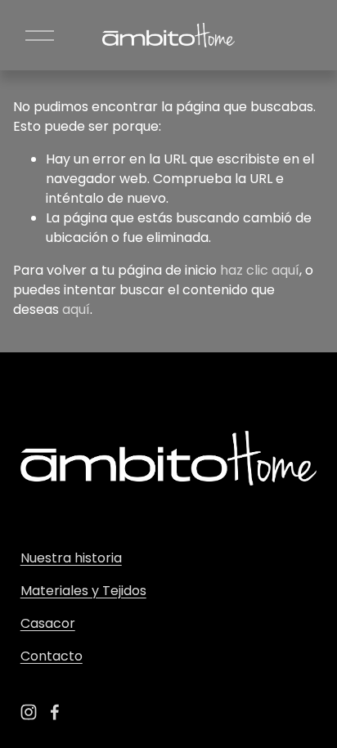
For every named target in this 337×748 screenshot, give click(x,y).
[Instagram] (28, 712)
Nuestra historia (71, 558)
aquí (76, 309)
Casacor (47, 623)
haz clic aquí (259, 270)
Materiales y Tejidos (83, 590)
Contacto (51, 656)
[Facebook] (55, 712)
